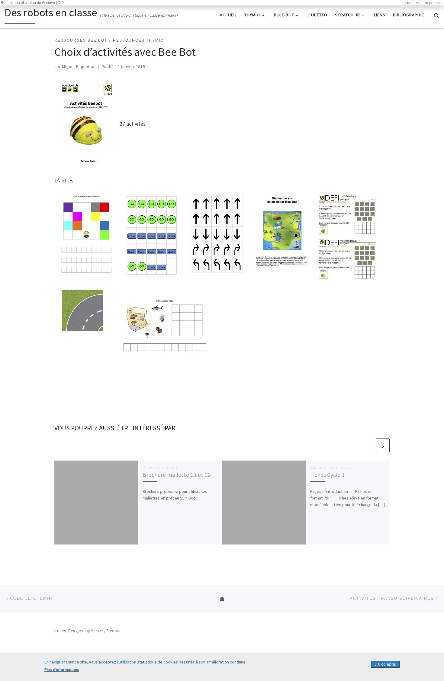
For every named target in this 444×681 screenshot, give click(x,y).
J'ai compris (385, 664)
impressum (434, 3)
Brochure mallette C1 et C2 (177, 474)
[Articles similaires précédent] (368, 445)
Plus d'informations (61, 669)
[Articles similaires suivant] (383, 445)
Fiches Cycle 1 (327, 474)
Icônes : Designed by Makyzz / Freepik (87, 630)
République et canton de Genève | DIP (32, 3)
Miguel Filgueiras (78, 67)
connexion (414, 3)
